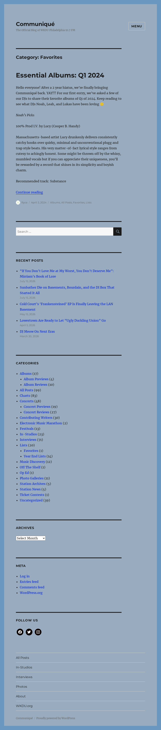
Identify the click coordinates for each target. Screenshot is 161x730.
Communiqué (35, 24)
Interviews (28, 440)
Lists (88, 202)
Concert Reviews (36, 412)
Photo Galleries (32, 478)
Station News (30, 489)
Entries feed (29, 582)
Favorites (79, 202)
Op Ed (24, 473)
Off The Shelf (30, 467)
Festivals (27, 429)
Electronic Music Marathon (41, 423)
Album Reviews (35, 385)
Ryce (24, 202)
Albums (55, 202)
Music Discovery (32, 462)
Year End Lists (35, 456)
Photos (21, 686)
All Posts (66, 202)
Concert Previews (37, 407)
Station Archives (33, 484)
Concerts (27, 401)
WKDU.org (24, 706)
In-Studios (28, 434)
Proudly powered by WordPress (55, 718)
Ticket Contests (32, 495)
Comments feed (32, 587)
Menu (136, 26)
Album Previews (36, 379)
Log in (25, 576)
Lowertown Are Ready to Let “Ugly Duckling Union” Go (63, 320)
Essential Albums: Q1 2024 (60, 75)
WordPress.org (31, 593)
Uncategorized (31, 500)
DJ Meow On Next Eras (37, 331)
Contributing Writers (36, 418)
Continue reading (29, 192)
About (21, 696)
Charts (25, 396)
